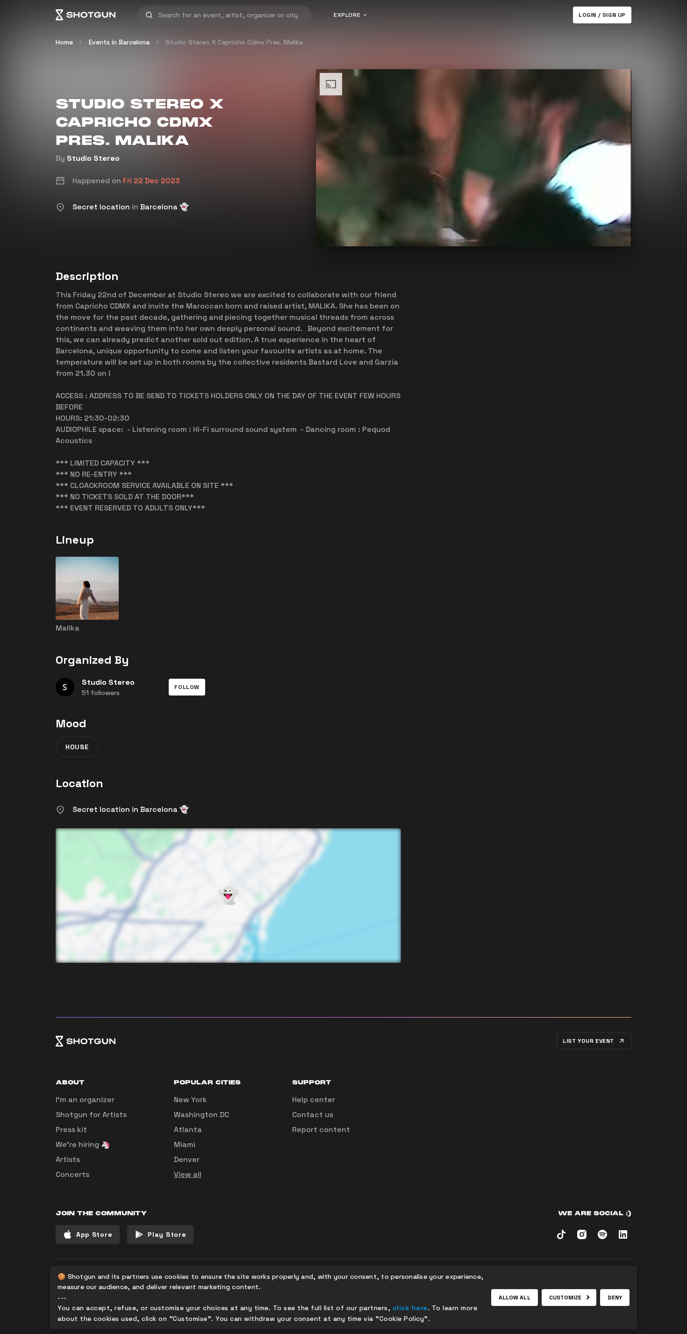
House (77, 747)
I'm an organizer (85, 1099)
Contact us (312, 1114)
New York (190, 1099)
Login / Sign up (602, 15)
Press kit (71, 1129)
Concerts (72, 1174)
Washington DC (201, 1114)
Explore (347, 15)
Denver (187, 1159)
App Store (94, 1234)
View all (187, 1174)
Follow (187, 687)
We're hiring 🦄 (83, 1144)
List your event (588, 1041)
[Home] (85, 15)
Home (64, 42)
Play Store (167, 1234)
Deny (615, 1297)
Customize (565, 1297)
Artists (68, 1159)
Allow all (514, 1297)
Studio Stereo (93, 158)
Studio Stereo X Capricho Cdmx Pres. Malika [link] (234, 42)
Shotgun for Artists (91, 1114)
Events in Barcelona (119, 42)
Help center (313, 1099)
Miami (184, 1144)
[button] (187, 687)
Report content (321, 1129)
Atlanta (188, 1129)
